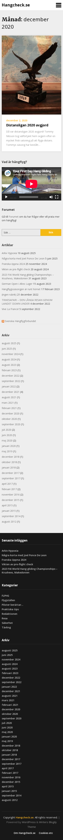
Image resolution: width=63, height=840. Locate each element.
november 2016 (11, 494)
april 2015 (7, 505)
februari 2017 (9, 489)
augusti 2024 (9, 359)
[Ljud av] (51, 197)
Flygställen (8, 600)
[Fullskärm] (56, 197)
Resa (5, 618)
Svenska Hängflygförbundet (20, 321)
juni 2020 (7, 435)
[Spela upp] (6, 197)
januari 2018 (9, 467)
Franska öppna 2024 (13, 264)
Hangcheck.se (16, 5)
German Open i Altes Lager (17, 283)
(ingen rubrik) (9, 294)
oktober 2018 (9, 462)
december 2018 (10, 456)
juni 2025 (7, 348)
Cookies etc (46, 833)
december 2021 (10, 391)
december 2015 (10, 500)
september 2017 (11, 478)
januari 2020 (9, 446)
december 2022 (10, 375)
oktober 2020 (9, 419)
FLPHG (5, 595)
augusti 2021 (9, 397)
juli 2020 (6, 429)
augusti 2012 (9, 521)
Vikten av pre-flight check (16, 269)
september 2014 (11, 516)
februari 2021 (9, 408)
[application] (31, 183)
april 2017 (7, 483)
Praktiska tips (10, 609)
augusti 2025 (9, 343)
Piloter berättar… (12, 604)
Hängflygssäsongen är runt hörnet (21, 289)
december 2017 (10, 473)
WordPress (29, 822)
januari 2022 (9, 386)
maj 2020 (7, 440)
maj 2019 (7, 451)
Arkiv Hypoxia (9, 253)
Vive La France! (10, 309)
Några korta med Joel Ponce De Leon (23, 258)
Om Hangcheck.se (24, 833)
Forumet (14, 216)
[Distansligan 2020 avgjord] (31, 74)
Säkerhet (7, 623)
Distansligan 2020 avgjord (27, 125)
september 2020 (11, 424)
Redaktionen (9, 613)
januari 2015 (9, 510)
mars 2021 (8, 402)
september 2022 (11, 381)
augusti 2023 (9, 364)
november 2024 (11, 354)
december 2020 (10, 413)
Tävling (6, 627)
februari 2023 (9, 370)
